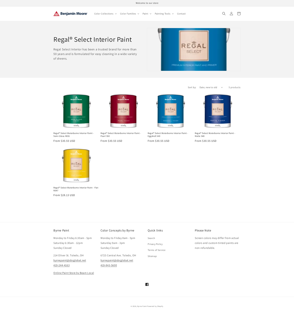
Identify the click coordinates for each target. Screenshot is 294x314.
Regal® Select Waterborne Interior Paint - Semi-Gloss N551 (73, 135)
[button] (105, 13)
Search (151, 238)
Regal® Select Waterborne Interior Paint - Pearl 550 (121, 135)
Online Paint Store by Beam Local (73, 273)
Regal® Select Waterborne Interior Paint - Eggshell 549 (168, 135)
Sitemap (152, 256)
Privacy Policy (155, 244)
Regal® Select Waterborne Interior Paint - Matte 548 (215, 135)
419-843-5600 (109, 265)
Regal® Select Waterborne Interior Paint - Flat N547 (75, 189)
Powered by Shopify (155, 306)
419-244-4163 (61, 265)
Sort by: (192, 87)
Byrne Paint (142, 306)
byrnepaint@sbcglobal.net (69, 260)
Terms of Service (157, 250)
